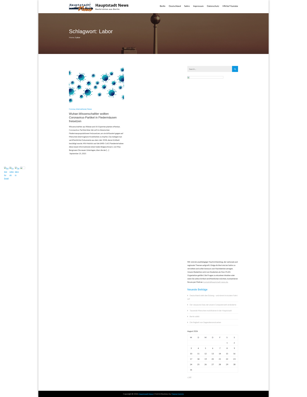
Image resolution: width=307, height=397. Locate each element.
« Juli (189, 377)
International (81, 109)
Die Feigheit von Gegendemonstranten (205, 322)
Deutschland (175, 6)
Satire (187, 6)
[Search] (235, 69)
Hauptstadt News (112, 5)
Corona (72, 109)
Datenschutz (213, 6)
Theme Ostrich (177, 394)
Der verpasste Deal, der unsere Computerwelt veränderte (213, 304)
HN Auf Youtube (230, 6)
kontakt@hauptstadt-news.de (215, 282)
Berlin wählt (194, 316)
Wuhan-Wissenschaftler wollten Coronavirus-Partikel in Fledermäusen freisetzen (93, 117)
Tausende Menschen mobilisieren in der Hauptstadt (211, 310)
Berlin (162, 6)
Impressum (198, 6)
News (89, 109)
